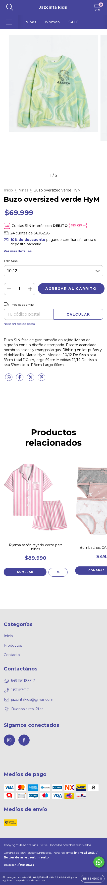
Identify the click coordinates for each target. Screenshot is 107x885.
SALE (73, 22)
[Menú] (9, 22)
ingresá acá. (84, 852)
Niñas (30, 22)
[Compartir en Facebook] (20, 379)
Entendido (92, 878)
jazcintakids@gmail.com (32, 699)
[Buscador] (10, 7)
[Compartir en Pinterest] (41, 379)
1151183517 (20, 690)
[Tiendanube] (19, 865)
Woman (52, 22)
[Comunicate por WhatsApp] (99, 862)
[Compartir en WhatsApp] (8, 377)
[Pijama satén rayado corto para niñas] (58, 572)
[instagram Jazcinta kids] (9, 740)
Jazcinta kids (53, 7)
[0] (97, 8)
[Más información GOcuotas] (78, 226)
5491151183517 (23, 680)
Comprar (25, 572)
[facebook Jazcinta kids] (24, 740)
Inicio (8, 190)
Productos (13, 645)
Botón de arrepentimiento (26, 857)
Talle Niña (11, 261)
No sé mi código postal (20, 324)
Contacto (12, 655)
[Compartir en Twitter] (31, 379)
